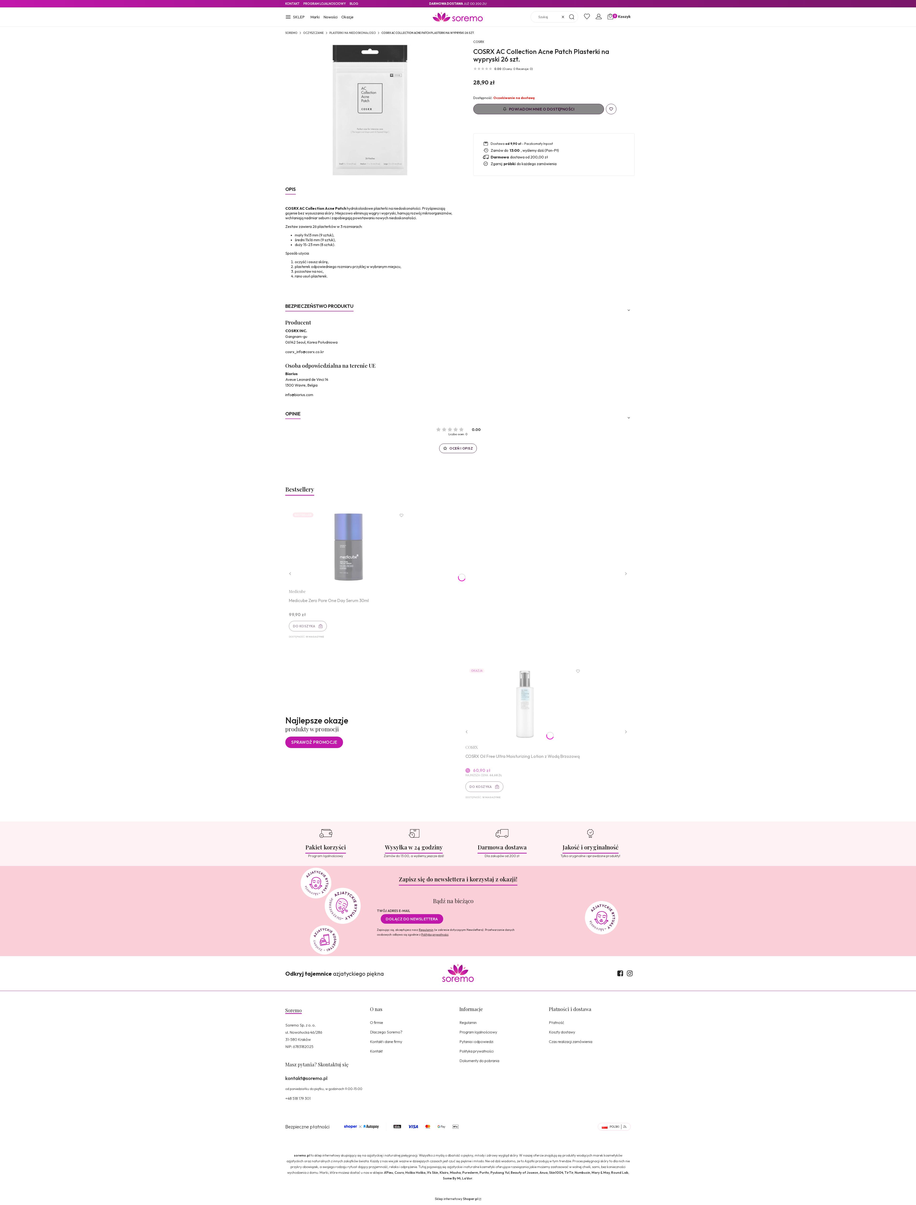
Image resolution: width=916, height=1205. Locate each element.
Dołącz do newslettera (412, 919)
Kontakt (292, 3)
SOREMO (291, 33)
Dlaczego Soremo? (386, 1032)
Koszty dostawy (562, 1032)
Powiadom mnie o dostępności (542, 109)
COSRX (478, 42)
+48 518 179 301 (298, 1098)
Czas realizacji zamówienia (570, 1041)
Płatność (556, 1022)
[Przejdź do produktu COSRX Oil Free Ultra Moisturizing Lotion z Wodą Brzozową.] (525, 703)
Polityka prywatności (476, 1051)
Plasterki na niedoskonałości (352, 33)
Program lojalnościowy (478, 1032)
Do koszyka (304, 626)
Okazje (347, 17)
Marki (315, 17)
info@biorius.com (299, 394)
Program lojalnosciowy (324, 3)
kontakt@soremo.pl (306, 1078)
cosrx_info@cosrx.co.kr (304, 351)
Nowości (330, 17)
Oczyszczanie (313, 33)
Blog (354, 3)
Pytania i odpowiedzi (476, 1041)
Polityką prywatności (434, 934)
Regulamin (426, 930)
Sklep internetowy (456, 1199)
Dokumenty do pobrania (479, 1060)
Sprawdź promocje (314, 742)
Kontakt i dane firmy (386, 1041)
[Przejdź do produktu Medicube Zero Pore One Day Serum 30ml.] (348, 547)
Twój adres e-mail (393, 911)
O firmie (376, 1022)
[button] (295, 17)
